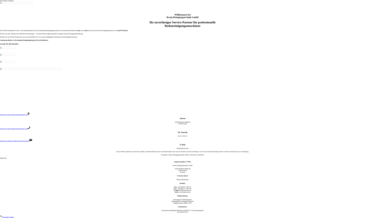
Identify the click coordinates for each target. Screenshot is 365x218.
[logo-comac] (7, 48)
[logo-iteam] (7, 55)
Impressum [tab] (3, 158)
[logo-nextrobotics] (7, 62)
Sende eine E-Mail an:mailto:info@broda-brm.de (14, 141)
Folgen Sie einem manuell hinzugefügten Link (14, 115)
